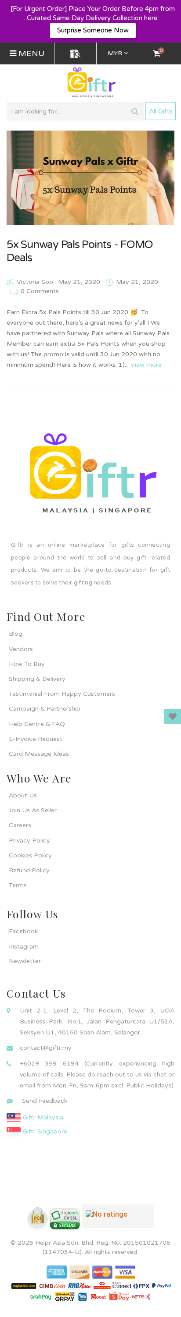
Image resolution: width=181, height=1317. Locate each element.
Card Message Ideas (39, 754)
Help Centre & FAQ (37, 724)
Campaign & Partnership (44, 708)
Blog (15, 633)
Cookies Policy (30, 855)
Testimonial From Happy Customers (62, 693)
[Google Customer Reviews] (118, 1219)
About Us (23, 795)
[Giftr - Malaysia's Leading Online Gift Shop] (90, 83)
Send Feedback (44, 1101)
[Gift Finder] (75, 53)
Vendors (21, 649)
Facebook (23, 931)
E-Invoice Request (35, 739)
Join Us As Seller (33, 810)
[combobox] (75, 111)
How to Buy (27, 664)
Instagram (24, 946)
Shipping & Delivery (37, 679)
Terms (18, 885)
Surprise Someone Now (93, 30)
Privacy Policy (29, 840)
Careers (20, 825)
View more (146, 364)
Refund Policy (29, 870)
